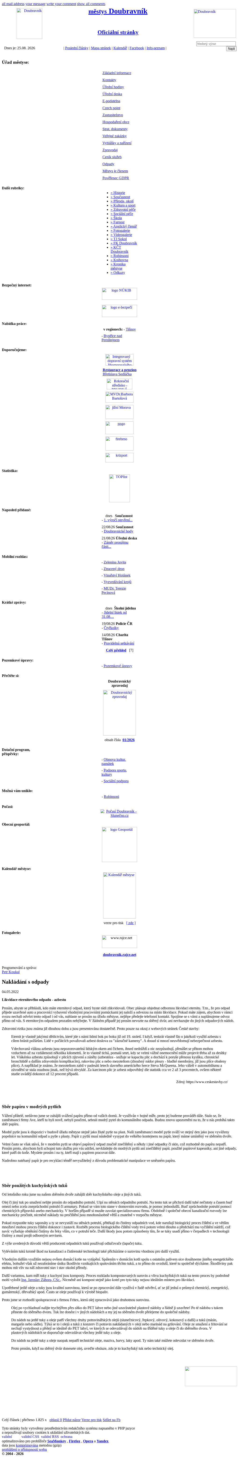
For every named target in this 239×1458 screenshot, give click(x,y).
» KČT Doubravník (119, 249)
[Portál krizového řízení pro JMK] (119, 461)
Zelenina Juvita (115, 562)
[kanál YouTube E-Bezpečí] (119, 316)
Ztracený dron (114, 569)
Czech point (111, 108)
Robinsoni (111, 797)
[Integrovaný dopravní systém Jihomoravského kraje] (119, 364)
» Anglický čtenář (124, 226)
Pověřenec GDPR (115, 178)
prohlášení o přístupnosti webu (24, 1449)
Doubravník (118, 11)
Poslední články (76, 48)
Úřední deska (112, 94)
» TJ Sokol (119, 239)
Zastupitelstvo (112, 115)
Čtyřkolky (111, 628)
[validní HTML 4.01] (11, 1437)
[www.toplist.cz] (119, 501)
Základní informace (116, 73)
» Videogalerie (121, 235)
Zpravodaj (110, 150)
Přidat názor (72, 1420)
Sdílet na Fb (111, 1420)
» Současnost (120, 197)
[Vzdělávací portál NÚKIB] (119, 298)
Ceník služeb (112, 157)
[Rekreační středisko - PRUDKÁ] (119, 388)
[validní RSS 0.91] (50, 1437)
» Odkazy (118, 273)
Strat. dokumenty (115, 129)
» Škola (116, 218)
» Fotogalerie (120, 230)
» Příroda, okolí (122, 201)
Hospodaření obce (115, 122)
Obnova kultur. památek (114, 761)
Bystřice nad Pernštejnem (112, 338)
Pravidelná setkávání (119, 643)
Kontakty (109, 80)
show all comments (91, 4)
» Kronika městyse (118, 266)
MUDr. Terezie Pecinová (114, 590)
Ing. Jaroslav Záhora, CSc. (40, 1280)
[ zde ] (131, 923)
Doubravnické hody (118, 531)
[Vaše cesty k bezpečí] (119, 449)
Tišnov (131, 329)
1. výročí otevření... (118, 520)
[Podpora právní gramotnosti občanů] (119, 433)
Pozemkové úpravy (118, 666)
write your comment (61, 4)
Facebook (137, 48)
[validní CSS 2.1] (30, 1437)
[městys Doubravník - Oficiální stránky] (29, 38)
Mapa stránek (101, 48)
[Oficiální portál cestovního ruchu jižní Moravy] (119, 418)
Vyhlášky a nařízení (116, 143)
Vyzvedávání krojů (117, 582)
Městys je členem (115, 171)
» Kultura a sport (123, 205)
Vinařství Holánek (117, 575)
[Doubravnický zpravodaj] (119, 734)
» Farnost (117, 222)
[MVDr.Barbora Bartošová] (119, 401)
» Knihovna (119, 260)
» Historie (118, 193)
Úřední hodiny (113, 87)
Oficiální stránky (118, 32)
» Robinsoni (120, 256)
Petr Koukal (11, 972)
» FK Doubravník (124, 243)
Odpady (108, 164)
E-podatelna (111, 101)
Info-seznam (156, 48)
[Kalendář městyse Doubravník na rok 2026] (119, 917)
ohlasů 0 (55, 1420)
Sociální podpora (116, 781)
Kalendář (120, 48)
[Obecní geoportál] (119, 861)
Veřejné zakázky (114, 136)
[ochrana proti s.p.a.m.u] (70, 1437)
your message (35, 4)
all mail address (13, 4)
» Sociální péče (122, 214)
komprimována (27, 1445)
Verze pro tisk (91, 1420)
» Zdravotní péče (123, 209)
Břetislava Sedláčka (120, 372)
